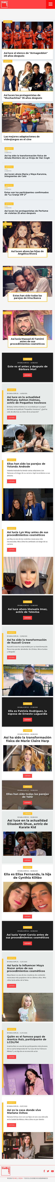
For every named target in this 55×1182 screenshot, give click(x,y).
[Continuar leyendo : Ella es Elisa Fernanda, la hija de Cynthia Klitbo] (27, 897)
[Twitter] (48, 1171)
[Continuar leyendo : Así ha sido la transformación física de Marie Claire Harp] (27, 758)
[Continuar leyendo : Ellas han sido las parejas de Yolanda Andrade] (27, 504)
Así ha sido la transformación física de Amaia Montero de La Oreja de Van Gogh (27, 155)
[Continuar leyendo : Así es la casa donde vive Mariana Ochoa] (27, 1145)
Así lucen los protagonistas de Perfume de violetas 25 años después (26, 210)
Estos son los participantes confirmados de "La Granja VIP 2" (26, 192)
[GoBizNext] (4, 4)
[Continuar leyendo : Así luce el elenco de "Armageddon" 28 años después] (27, 35)
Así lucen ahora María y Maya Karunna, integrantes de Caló (25, 173)
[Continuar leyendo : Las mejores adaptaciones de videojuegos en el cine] (27, 117)
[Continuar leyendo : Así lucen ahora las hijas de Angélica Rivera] (27, 236)
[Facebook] (44, 1171)
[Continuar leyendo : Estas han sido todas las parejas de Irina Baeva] (27, 281)
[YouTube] (52, 1171)
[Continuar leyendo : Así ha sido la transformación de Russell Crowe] (27, 680)
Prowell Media (17, 1178)
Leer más (27, 375)
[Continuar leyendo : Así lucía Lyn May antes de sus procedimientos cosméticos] (27, 575)
